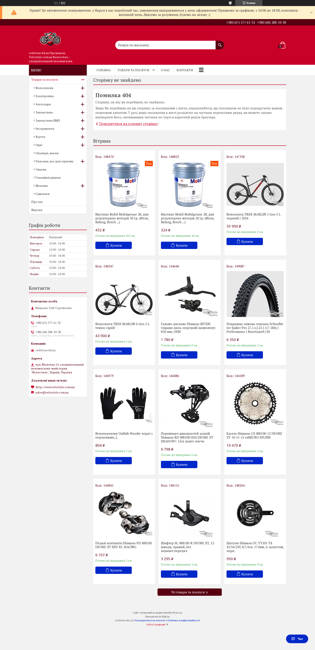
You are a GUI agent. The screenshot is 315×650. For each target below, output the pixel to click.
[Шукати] (220, 43)
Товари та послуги (133, 70)
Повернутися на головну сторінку (128, 123)
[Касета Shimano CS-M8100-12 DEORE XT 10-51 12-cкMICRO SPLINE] (255, 403)
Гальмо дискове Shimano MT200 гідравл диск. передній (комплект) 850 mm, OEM (188, 327)
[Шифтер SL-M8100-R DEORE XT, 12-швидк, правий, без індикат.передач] (189, 513)
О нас (165, 70)
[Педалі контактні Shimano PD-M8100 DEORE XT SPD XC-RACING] (124, 513)
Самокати (43, 194)
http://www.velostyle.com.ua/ (55, 387)
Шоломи (42, 186)
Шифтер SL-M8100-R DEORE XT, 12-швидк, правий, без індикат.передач (188, 547)
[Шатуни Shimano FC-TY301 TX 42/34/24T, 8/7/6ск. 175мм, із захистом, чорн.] (255, 513)
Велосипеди (44, 88)
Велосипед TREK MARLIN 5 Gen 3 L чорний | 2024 (253, 216)
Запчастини (44, 112)
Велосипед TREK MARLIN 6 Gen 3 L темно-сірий (122, 326)
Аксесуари (43, 104)
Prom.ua (177, 612)
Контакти (185, 70)
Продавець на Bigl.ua (157, 616)
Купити (116, 245)
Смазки (41, 169)
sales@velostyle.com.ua (51, 392)
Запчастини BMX (48, 120)
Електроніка (45, 96)
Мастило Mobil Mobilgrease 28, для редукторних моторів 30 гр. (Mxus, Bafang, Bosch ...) (122, 218)
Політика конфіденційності (184, 620)
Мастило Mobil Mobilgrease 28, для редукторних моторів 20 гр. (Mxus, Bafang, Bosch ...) (187, 218)
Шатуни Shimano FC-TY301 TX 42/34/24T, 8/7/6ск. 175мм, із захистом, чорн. (255, 547)
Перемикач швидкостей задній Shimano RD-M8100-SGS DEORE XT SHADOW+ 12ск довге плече (187, 437)
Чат (300, 639)
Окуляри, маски (47, 153)
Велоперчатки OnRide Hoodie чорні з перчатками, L (124, 435)
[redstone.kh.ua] (50, 37)
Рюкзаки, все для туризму (55, 161)
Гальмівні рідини (48, 177)
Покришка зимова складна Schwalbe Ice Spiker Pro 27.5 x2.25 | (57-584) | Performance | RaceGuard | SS (254, 327)
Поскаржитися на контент (150, 620)
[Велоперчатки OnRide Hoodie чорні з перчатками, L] (124, 403)
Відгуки (36, 210)
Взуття (40, 137)
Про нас (37, 202)
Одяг (39, 145)
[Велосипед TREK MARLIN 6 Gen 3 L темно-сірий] (124, 294)
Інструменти (45, 129)
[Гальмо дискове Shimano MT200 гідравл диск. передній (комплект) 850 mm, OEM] (189, 294)
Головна (103, 70)
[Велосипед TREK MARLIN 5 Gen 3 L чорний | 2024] (255, 184)
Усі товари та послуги (188, 592)
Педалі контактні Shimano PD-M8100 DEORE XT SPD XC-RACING (123, 545)
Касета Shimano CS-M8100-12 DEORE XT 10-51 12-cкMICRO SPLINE (254, 435)
